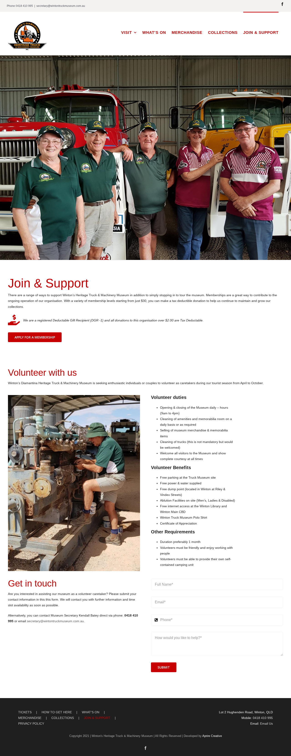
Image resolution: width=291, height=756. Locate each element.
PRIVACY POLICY (31, 723)
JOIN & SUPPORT (97, 718)
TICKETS (25, 712)
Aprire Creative (212, 736)
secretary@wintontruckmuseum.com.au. (56, 621)
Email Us (266, 723)
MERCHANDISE (29, 718)
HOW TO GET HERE (57, 712)
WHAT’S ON (90, 712)
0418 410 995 (263, 718)
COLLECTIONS (62, 718)
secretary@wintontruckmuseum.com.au (60, 5)
